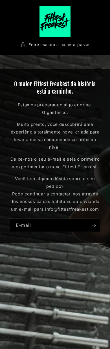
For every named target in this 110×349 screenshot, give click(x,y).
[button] (55, 44)
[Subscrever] (93, 225)
